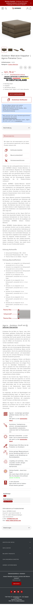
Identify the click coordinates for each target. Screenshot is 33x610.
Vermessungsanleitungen (17, 160)
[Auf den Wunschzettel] (21, 67)
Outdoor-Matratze (13, 64)
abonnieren (16, 583)
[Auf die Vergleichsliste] (25, 67)
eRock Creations (20, 601)
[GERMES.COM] (16, 8)
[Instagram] (21, 591)
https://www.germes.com (13, 520)
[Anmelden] (27, 8)
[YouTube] (15, 591)
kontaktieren (18, 121)
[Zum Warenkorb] (30, 8)
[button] (4, 50)
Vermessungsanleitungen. (10, 118)
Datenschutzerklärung (13, 573)
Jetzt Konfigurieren (16, 94)
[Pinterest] (18, 591)
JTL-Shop (19, 599)
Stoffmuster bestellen (16, 150)
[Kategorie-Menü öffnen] (3, 8)
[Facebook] (11, 591)
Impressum (22, 573)
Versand (26, 596)
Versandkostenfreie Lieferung (17, 74)
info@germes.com (12, 518)
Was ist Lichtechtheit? (16, 155)
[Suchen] (6, 8)
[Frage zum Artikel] (29, 67)
